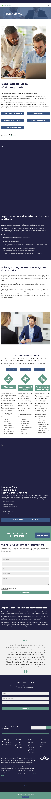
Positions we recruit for (13, 113)
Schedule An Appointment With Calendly (25, 794)
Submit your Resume (38, 120)
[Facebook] (2, 1)
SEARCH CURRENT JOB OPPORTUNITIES (25, 520)
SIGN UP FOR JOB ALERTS (13, 127)
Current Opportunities (12, 120)
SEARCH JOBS (42, 535)
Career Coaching (38, 113)
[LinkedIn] (26, 785)
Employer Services (11, 136)
